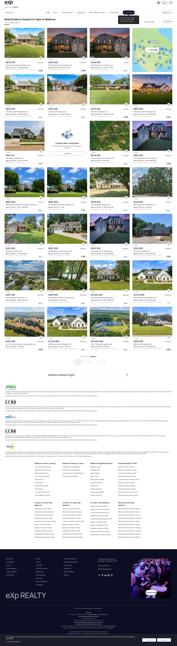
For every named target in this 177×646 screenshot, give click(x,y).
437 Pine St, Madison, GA (99, 112)
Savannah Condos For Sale (72, 512)
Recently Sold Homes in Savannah (130, 512)
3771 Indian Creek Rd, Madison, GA (17, 112)
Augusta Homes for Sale (126, 489)
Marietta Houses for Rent (99, 516)
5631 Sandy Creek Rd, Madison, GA (145, 298)
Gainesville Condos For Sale (72, 534)
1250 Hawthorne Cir (42, 473)
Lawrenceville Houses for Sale (45, 521)
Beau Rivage (94, 473)
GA (87, 356)
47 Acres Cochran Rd (42, 492)
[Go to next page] (104, 362)
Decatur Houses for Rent (99, 525)
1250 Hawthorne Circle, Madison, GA (60, 65)
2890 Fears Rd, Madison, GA (143, 344)
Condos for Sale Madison (71, 470)
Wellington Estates (97, 479)
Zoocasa (38, 562)
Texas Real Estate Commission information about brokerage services (88, 622)
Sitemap (66, 575)
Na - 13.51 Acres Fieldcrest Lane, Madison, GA (20, 344)
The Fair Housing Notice (110, 626)
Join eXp (8, 565)
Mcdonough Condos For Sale (73, 537)
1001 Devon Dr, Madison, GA (57, 112)
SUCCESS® (39, 565)
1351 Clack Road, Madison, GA (100, 205)
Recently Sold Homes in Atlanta (129, 509)
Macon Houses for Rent (98, 522)
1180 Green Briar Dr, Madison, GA (16, 298)
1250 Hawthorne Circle (43, 470)
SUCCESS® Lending (41, 568)
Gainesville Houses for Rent (100, 531)
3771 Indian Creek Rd (42, 476)
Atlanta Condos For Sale (71, 509)
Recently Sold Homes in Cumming (130, 515)
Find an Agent (10, 562)
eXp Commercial (40, 575)
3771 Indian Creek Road (43, 467)
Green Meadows (96, 489)
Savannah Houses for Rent (100, 509)
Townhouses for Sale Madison (73, 473)
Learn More (110, 627)
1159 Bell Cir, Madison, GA (14, 251)
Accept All (149, 640)
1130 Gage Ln (39, 489)
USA (82, 356)
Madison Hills (95, 470)
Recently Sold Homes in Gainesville (130, 534)
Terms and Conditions (70, 558)
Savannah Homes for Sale (127, 470)
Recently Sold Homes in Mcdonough (130, 537)
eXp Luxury (39, 578)
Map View (168, 12)
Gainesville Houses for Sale (44, 534)
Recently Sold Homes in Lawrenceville (130, 521)
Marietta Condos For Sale (71, 518)
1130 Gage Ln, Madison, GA (14, 158)
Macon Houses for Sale (43, 524)
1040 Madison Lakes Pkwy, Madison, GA (61, 205)
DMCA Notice (88, 612)
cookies (12, 636)
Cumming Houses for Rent (99, 512)
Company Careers (11, 571)
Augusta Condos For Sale (71, 531)
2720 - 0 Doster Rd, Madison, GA (101, 344)
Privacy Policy (68, 565)
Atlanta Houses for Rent (99, 506)
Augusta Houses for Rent (99, 528)
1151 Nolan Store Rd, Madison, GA (144, 112)
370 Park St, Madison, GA (142, 251)
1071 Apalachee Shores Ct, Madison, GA (61, 298)
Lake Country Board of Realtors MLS (46, 436)
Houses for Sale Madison (71, 467)
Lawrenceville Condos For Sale (73, 521)
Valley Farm (94, 476)
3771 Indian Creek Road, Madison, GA (18, 65)
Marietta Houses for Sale (43, 518)
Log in (165, 3)
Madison (93, 356)
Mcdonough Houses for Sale (45, 537)
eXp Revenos (39, 571)
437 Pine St (39, 483)
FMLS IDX (23, 391)
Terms (130, 636)
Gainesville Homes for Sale (127, 492)
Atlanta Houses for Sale (43, 509)
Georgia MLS (99, 421)
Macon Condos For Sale (71, 524)
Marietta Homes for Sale (126, 476)
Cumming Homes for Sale (127, 473)
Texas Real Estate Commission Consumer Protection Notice (88, 624)
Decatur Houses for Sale (43, 528)
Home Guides (10, 575)
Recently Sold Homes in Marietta (130, 518)
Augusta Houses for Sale (43, 531)
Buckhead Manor (96, 483)
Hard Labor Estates (97, 492)
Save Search (167, 21)
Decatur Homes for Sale (126, 486)
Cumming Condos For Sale (72, 515)
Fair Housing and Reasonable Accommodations (88, 616)
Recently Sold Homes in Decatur (129, 528)
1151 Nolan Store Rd (41, 486)
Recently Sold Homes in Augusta (129, 531)
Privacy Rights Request (70, 562)
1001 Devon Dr (40, 479)
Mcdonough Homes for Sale (128, 495)
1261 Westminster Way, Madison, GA (60, 251)
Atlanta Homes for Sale (126, 467)
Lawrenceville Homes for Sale (128, 479)
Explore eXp (9, 558)
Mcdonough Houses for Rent (100, 535)
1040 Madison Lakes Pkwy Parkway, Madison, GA (22, 205)
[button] (88, 374)
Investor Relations (11, 568)
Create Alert (67, 153)
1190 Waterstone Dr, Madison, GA (144, 205)
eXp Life (38, 558)
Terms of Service (102, 614)
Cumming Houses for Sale (44, 515)
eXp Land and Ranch (42, 581)
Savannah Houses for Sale (44, 512)
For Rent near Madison (71, 476)
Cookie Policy (68, 568)
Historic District (96, 495)
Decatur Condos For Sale (71, 528)
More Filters (129, 12)
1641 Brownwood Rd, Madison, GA (102, 298)
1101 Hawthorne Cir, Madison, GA (101, 251)
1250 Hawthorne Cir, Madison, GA (102, 65)
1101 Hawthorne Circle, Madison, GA (145, 158)
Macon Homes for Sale (126, 483)
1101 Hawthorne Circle (42, 495)
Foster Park (94, 486)
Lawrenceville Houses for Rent (101, 519)
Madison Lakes (95, 467)
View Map (154, 50)
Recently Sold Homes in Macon (129, 524)
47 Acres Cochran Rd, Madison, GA (102, 158)
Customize (164, 640)
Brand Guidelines (69, 571)
